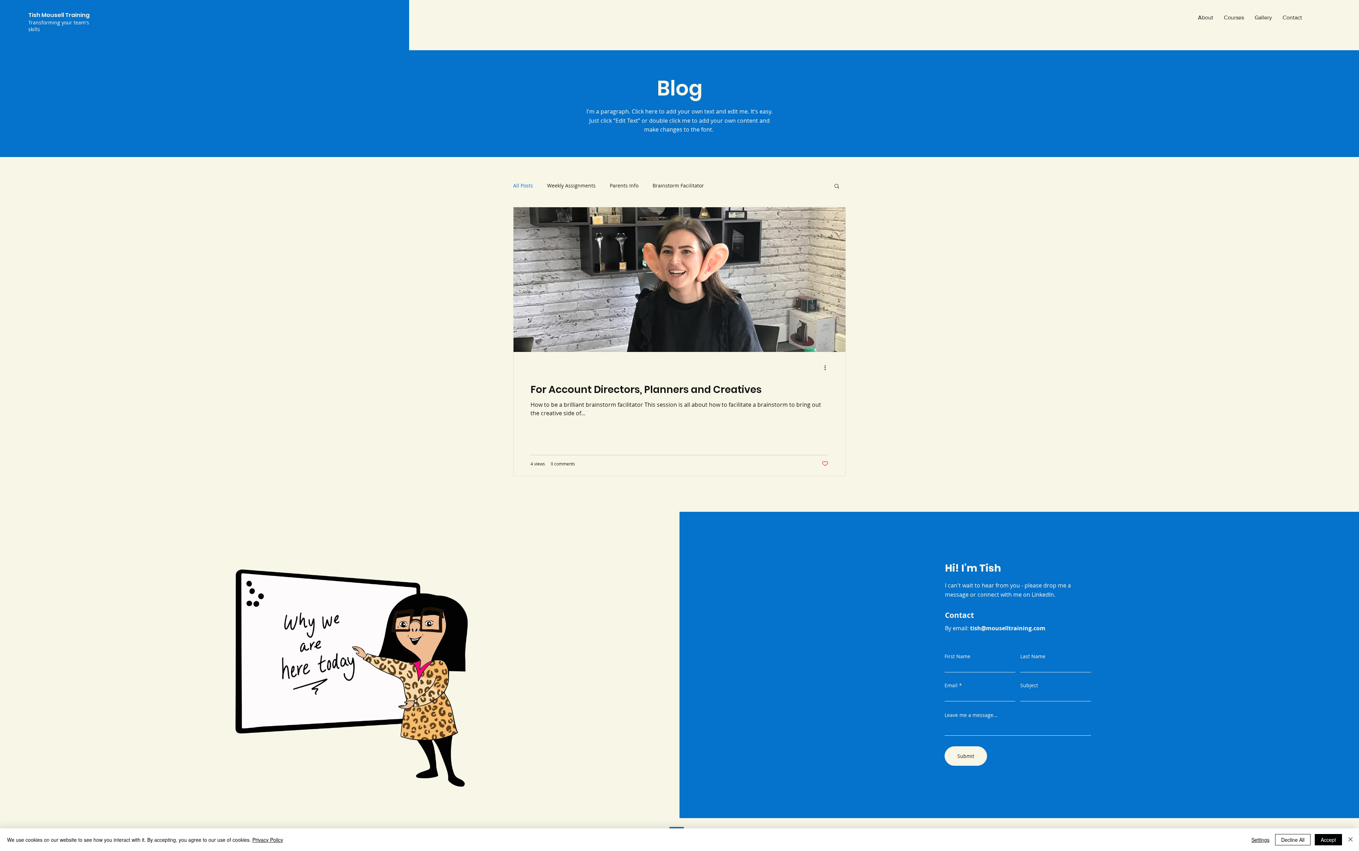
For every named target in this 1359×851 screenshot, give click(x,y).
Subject (1029, 685)
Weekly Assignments (571, 185)
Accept (1328, 839)
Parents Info (624, 185)
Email (951, 685)
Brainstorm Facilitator (678, 185)
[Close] (1350, 839)
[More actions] (827, 368)
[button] (836, 186)
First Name (957, 656)
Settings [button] (1260, 839)
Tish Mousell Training (59, 15)
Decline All (1292, 839)
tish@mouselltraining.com (1007, 628)
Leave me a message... (971, 715)
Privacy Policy (267, 839)
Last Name (1032, 656)
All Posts (523, 185)
